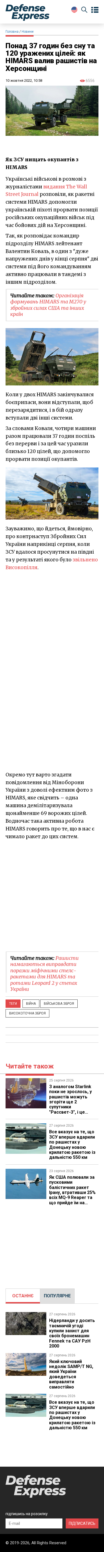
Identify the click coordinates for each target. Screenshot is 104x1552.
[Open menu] (94, 10)
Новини (28, 32)
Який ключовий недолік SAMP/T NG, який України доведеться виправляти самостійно (71, 1374)
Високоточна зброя (27, 1013)
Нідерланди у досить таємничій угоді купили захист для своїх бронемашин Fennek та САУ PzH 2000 (72, 1333)
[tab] (23, 1295)
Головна (12, 32)
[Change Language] (74, 10)
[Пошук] (84, 11)
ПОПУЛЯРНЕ (57, 1295)
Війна (31, 1004)
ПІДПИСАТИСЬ (82, 1523)
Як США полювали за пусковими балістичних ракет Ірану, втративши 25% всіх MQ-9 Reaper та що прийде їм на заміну (72, 1192)
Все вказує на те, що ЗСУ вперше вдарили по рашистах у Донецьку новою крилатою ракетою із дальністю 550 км (72, 1144)
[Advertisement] (52, 895)
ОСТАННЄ (23, 1295)
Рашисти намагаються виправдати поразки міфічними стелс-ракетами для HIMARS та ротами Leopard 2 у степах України (44, 974)
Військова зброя (59, 1004)
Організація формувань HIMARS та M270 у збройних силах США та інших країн (48, 305)
